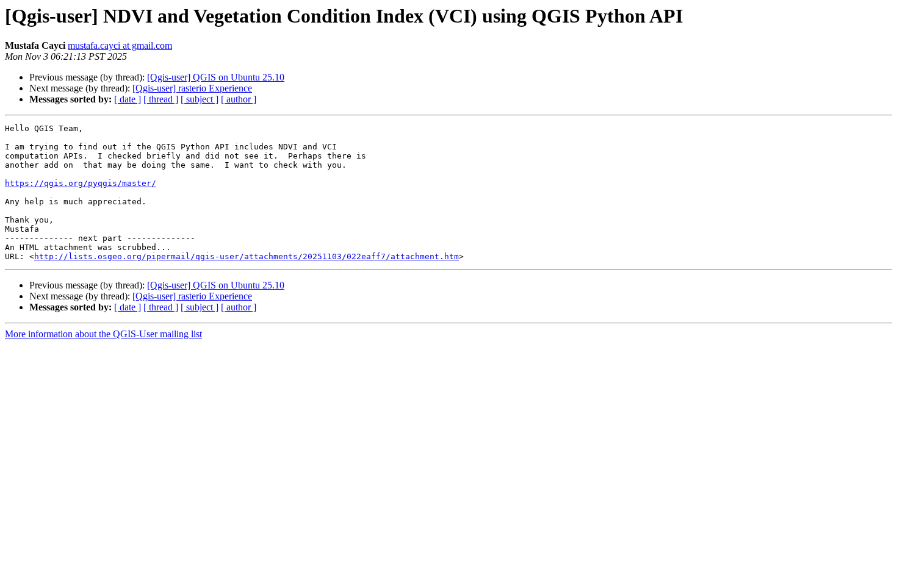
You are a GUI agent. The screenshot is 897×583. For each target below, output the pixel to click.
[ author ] (238, 99)
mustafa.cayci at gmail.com (120, 45)
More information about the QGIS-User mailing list (103, 334)
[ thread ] (160, 99)
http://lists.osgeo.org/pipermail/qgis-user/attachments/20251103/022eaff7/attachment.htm (246, 256)
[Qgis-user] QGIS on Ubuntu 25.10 (215, 77)
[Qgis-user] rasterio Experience (192, 88)
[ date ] (127, 99)
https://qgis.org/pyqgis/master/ (80, 183)
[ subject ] (199, 99)
